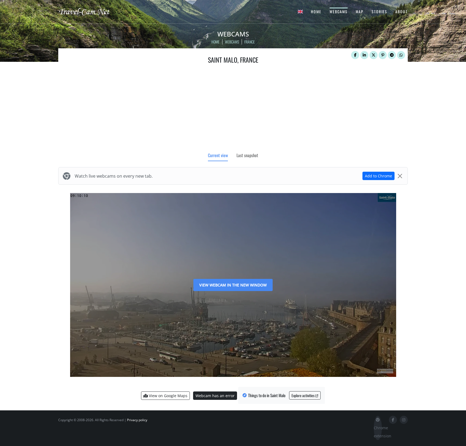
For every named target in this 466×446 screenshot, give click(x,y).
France (249, 42)
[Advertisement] (233, 109)
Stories (379, 11)
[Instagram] (404, 420)
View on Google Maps (167, 395)
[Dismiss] (400, 176)
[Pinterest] (383, 55)
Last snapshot (247, 155)
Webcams (339, 11)
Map (360, 11)
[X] (373, 55)
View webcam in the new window (233, 285)
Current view (218, 155)
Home (316, 11)
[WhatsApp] (401, 55)
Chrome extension (378, 431)
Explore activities (303, 395)
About (401, 11)
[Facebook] (355, 55)
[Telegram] (392, 55)
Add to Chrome (378, 175)
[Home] (88, 11)
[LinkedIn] (364, 55)
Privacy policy (137, 420)
